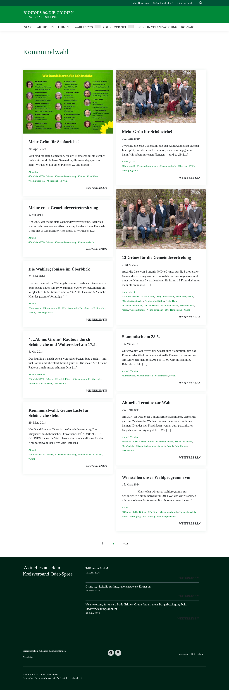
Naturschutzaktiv (188, 512)
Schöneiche (54, 181)
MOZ (178, 441)
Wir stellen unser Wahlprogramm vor (156, 477)
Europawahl (129, 166)
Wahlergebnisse (45, 312)
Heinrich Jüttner (64, 379)
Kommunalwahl (37, 181)
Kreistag (183, 166)
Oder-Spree (85, 308)
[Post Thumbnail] (68, 101)
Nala (125, 310)
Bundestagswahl (185, 296)
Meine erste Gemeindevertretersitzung (63, 207)
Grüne (82, 176)
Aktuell (125, 161)
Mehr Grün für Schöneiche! (54, 141)
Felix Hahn (172, 301)
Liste (99, 454)
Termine (134, 371)
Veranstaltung (158, 446)
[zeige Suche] (201, 3)
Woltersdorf (60, 383)
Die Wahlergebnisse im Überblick (59, 269)
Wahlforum (181, 446)
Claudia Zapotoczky (133, 301)
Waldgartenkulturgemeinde (162, 516)
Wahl (64, 181)
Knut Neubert (152, 305)
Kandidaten (93, 176)
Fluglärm (153, 512)
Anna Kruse (148, 296)
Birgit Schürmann (165, 296)
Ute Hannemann (174, 310)
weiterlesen (96, 187)
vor (125, 543)
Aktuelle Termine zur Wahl (147, 402)
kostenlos (97, 379)
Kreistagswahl (70, 308)
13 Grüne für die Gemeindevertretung (156, 257)
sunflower (46, 678)
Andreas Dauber (131, 296)
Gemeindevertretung (66, 176)
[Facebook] (111, 653)
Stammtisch (162, 375)
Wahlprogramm (130, 170)
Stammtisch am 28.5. (141, 336)
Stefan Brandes (138, 310)
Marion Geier (187, 305)
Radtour (34, 383)
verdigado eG (76, 678)
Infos (151, 441)
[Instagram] (118, 653)
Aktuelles (33, 172)
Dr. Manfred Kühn (155, 301)
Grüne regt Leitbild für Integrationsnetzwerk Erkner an (118, 586)
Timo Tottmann (155, 310)
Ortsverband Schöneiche (43, 17)
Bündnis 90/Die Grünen (49, 12)
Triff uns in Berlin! (97, 568)
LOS (132, 161)
